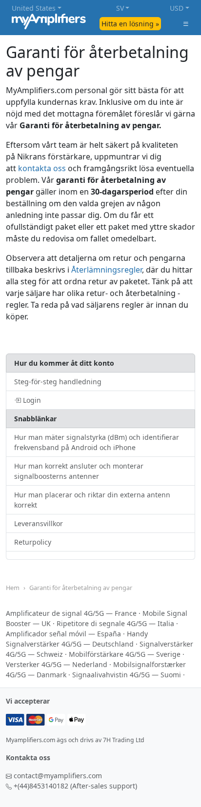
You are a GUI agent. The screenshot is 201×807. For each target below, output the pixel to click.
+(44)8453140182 (41, 785)
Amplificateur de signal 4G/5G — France (71, 613)
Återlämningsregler (106, 269)
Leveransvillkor (38, 523)
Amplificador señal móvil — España (63, 633)
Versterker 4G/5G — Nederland (56, 664)
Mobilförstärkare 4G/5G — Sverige (125, 654)
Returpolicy (32, 542)
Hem (13, 587)
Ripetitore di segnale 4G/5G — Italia (115, 623)
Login (31, 400)
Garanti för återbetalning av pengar (80, 587)
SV (120, 8)
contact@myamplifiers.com (58, 775)
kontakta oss (42, 168)
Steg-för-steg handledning (57, 381)
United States (34, 8)
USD (176, 8)
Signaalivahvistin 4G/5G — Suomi (126, 674)
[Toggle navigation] (185, 23)
